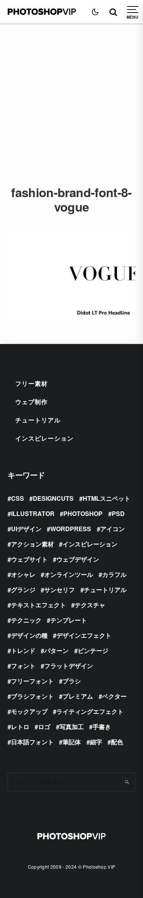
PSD (118, 513)
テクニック (26, 620)
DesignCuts (53, 498)
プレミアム (78, 696)
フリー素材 (31, 383)
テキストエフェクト (38, 604)
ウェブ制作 (31, 401)
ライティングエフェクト (90, 711)
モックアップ (29, 711)
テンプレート (68, 620)
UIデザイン (26, 528)
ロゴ (44, 726)
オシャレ (23, 574)
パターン (56, 650)
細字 (96, 741)
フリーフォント (32, 681)
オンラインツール (68, 574)
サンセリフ (59, 589)
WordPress (70, 528)
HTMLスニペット (106, 498)
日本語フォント (32, 741)
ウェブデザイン (77, 559)
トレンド (23, 650)
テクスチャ (90, 604)
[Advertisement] (71, 98)
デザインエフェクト (83, 635)
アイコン (112, 528)
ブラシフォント (32, 696)
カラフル (114, 574)
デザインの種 (29, 635)
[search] (127, 782)
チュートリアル (38, 420)
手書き (102, 726)
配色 (117, 741)
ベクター (114, 696)
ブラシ (72, 681)
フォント (23, 665)
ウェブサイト (29, 559)
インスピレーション (44, 438)
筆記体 (72, 741)
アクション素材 (32, 544)
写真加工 (71, 726)
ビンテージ (93, 650)
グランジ (23, 589)
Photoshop (83, 513)
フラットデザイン (68, 665)
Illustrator (33, 513)
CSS (17, 498)
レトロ (20, 726)
